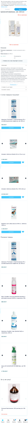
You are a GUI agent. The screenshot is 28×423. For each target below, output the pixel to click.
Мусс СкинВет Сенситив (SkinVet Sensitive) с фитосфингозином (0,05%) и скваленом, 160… (13, 297)
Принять (20, 9)
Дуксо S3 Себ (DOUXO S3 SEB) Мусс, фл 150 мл (13, 366)
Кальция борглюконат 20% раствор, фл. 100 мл (13, 409)
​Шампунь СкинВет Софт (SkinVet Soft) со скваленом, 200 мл (12, 332)
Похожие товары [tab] (5, 89)
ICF (14, 58)
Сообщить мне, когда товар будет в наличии (12, 60)
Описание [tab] (4, 65)
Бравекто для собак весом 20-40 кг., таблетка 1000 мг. (13, 224)
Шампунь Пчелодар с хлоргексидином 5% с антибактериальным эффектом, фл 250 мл (13, 120)
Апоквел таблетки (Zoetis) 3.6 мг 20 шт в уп (13, 154)
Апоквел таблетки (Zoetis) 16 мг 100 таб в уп (13, 189)
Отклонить (7, 9)
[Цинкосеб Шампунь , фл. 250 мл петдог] (13, 28)
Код (1, 56)
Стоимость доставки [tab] (6, 87)
